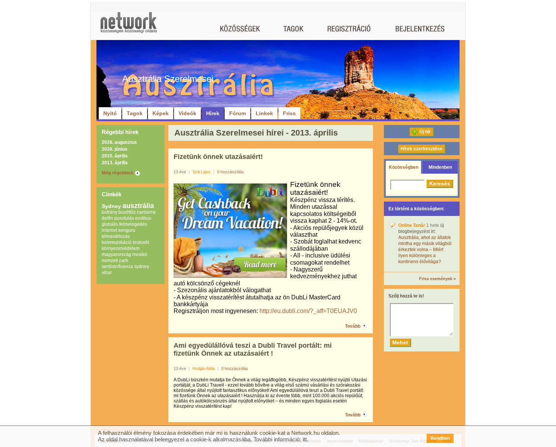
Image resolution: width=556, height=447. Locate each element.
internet (109, 230)
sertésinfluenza (117, 266)
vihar (107, 272)
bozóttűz (127, 212)
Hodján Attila (204, 368)
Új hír (425, 131)
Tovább (352, 326)
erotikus (143, 218)
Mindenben (440, 167)
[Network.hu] (129, 26)
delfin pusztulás (118, 218)
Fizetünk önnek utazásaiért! (218, 156)
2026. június (114, 149)
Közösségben (403, 167)
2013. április (115, 162)
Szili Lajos (202, 172)
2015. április (115, 156)
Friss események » (437, 278)
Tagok (135, 113)
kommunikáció (117, 242)
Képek (160, 113)
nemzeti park (115, 260)
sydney (141, 266)
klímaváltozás (116, 236)
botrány (109, 212)
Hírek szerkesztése (422, 148)
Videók (187, 113)
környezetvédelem (121, 248)
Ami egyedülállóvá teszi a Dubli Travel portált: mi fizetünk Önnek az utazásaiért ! (253, 349)
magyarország (116, 254)
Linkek (264, 113)
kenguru (126, 230)
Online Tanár (411, 225)
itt (305, 439)
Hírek (212, 113)
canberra (146, 212)
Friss (289, 113)
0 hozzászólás (230, 172)
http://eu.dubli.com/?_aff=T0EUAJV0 (308, 311)
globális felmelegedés (124, 224)
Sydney (111, 206)
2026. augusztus (119, 142)
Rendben (440, 438)
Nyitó (110, 113)
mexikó (139, 254)
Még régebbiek (118, 173)
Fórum (237, 113)
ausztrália (138, 206)
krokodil (141, 242)
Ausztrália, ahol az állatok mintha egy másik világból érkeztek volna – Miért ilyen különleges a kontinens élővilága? (425, 249)
